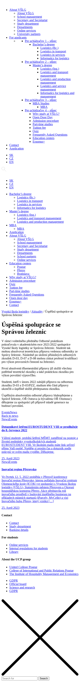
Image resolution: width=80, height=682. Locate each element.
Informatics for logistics (54, 58)
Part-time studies (43, 124)
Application (16, 148)
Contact (14, 145)
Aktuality (37, 311)
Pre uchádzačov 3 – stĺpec (41, 100)
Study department (28, 23)
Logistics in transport (53, 51)
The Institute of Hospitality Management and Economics (43, 574)
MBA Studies (41, 103)
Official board (17, 584)
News (13, 412)
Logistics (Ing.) (49, 68)
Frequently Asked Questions (50, 134)
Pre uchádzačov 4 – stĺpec (41, 110)
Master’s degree (42, 65)
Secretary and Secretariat (32, 20)
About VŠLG (17, 9)
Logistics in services (52, 54)
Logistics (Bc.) (49, 48)
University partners (28, 34)
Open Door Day (43, 117)
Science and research (22, 587)
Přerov (21, 270)
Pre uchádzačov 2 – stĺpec (41, 61)
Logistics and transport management (54, 74)
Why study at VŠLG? (46, 113)
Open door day (18, 298)
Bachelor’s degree (44, 44)
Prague (21, 266)
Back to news (10, 415)
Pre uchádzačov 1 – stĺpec (41, 41)
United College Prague (23, 567)
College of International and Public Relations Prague (41, 570)
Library (13, 551)
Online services (26, 30)
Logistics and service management (53, 87)
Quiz (36, 131)
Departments (25, 27)
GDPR (13, 580)
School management (29, 16)
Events (6, 412)
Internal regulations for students (28, 548)
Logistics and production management (55, 80)
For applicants (18, 37)
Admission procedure (46, 120)
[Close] (40, 674)
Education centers (43, 138)
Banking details (18, 529)
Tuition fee (39, 127)
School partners (26, 256)
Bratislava (23, 273)
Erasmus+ (39, 141)
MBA (44, 106)
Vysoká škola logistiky (15, 311)
